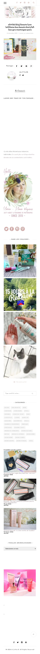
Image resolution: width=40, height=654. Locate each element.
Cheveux (8, 410)
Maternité (18, 420)
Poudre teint (19, 427)
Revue (7, 434)
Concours (18, 410)
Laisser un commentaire (26, 33)
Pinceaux (8, 427)
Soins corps (20, 437)
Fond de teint (18, 414)
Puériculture (27, 430)
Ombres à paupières (12, 424)
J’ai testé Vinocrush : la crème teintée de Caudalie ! (19, 530)
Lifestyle (8, 417)
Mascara (8, 420)
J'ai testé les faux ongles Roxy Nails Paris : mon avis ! (19, 473)
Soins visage (21, 440)
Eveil (27, 410)
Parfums (25, 424)
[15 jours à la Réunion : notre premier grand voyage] (20, 294)
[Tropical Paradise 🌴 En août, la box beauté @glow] (20, 260)
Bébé (24, 407)
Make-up (25, 417)
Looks (17, 417)
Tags (31, 440)
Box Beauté (16, 407)
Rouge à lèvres (18, 434)
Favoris (7, 414)
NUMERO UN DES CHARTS (13, 450)
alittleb (24, 72)
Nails (27, 420)
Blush (7, 407)
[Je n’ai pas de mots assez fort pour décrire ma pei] (20, 362)
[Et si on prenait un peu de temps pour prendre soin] (20, 328)
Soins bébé (31, 434)
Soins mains (9, 440)
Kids (28, 414)
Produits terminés (12, 430)
